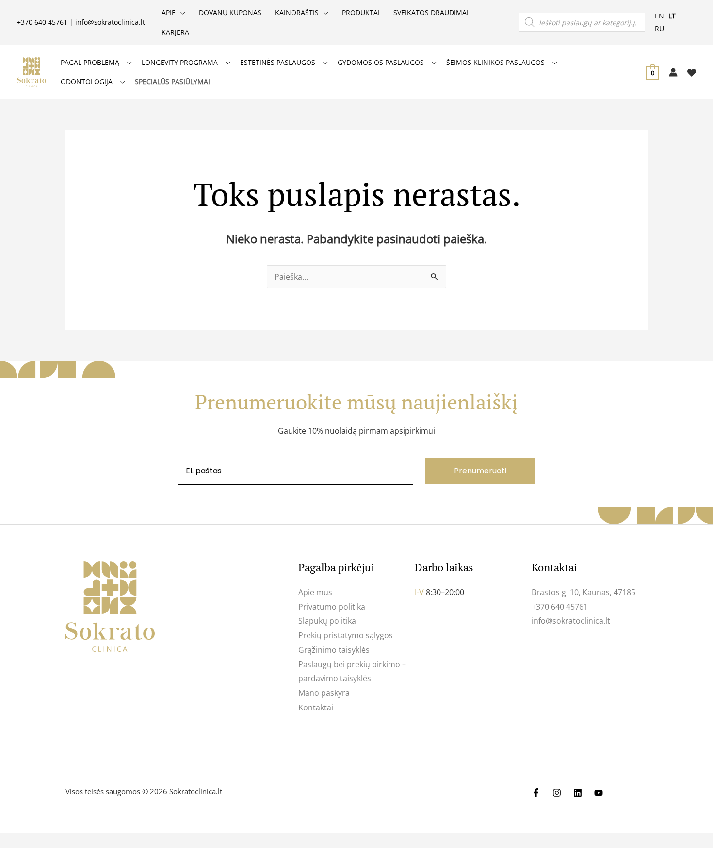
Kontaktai (315, 707)
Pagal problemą (90, 62)
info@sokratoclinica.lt (110, 22)
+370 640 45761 (42, 22)
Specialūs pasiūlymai (172, 81)
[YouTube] (598, 792)
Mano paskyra (324, 693)
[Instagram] (556, 792)
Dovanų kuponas (230, 12)
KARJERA (175, 32)
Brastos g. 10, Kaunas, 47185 (583, 592)
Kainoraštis (297, 12)
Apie (169, 12)
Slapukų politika (327, 620)
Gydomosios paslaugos (381, 62)
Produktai (361, 12)
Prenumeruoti (480, 470)
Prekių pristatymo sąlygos (345, 635)
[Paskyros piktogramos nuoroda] (673, 72)
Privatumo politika (331, 606)
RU (659, 28)
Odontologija (87, 81)
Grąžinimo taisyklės (334, 649)
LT (672, 15)
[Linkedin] (577, 792)
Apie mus (315, 592)
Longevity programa (180, 62)
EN (659, 15)
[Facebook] (536, 792)
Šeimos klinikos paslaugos (495, 62)
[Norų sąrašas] (691, 72)
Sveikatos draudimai (431, 12)
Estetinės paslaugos (277, 62)
